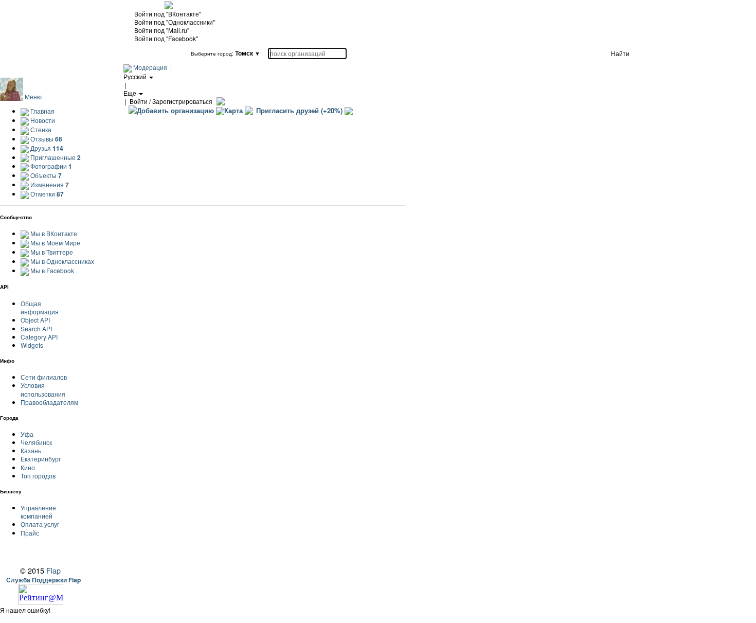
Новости (42, 120)
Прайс (30, 532)
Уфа (27, 434)
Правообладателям (49, 402)
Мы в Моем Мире (55, 242)
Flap (53, 570)
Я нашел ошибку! (25, 610)
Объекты (45, 175)
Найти (620, 53)
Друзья (46, 148)
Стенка (40, 129)
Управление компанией (38, 511)
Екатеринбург (41, 458)
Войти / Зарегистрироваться (171, 101)
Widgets (32, 345)
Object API (35, 319)
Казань (31, 450)
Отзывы (45, 138)
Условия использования (43, 389)
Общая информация (40, 307)
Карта (233, 110)
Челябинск (36, 442)
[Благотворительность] (349, 110)
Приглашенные (55, 157)
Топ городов (38, 475)
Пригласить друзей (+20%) (299, 110)
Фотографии (50, 166)
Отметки (46, 193)
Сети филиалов (44, 376)
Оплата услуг (40, 524)
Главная (42, 110)
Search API (36, 328)
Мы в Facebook (52, 270)
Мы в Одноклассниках (62, 261)
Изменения (49, 184)
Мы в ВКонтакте (53, 233)
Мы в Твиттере (51, 251)
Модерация (150, 67)
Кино (28, 467)
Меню (33, 96)
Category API (39, 336)
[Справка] (219, 101)
